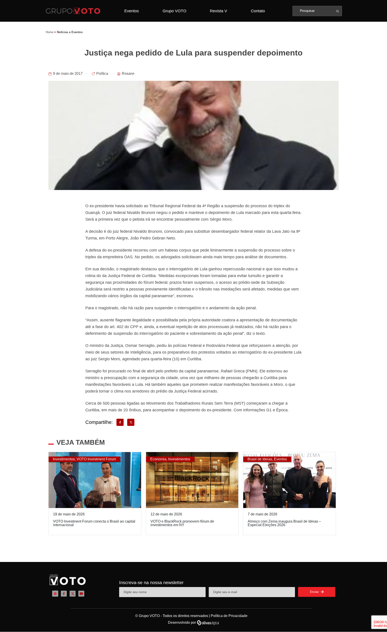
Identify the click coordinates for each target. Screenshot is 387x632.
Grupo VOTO (174, 11)
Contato (258, 11)
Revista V (218, 11)
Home (49, 32)
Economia (158, 459)
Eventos (131, 11)
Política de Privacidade (229, 616)
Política (102, 73)
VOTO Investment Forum (96, 459)
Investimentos (64, 459)
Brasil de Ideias (259, 459)
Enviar (315, 592)
